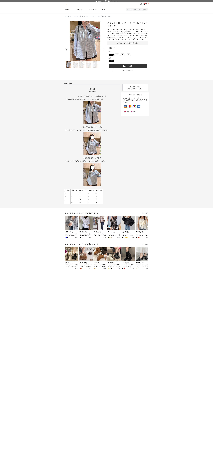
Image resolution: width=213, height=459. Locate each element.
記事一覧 (103, 9)
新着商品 (67, 9)
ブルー (111, 60)
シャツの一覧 (77, 16)
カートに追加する (127, 70)
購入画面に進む (127, 66)
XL (128, 54)
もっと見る (145, 213)
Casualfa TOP (68, 16)
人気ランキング (93, 9)
